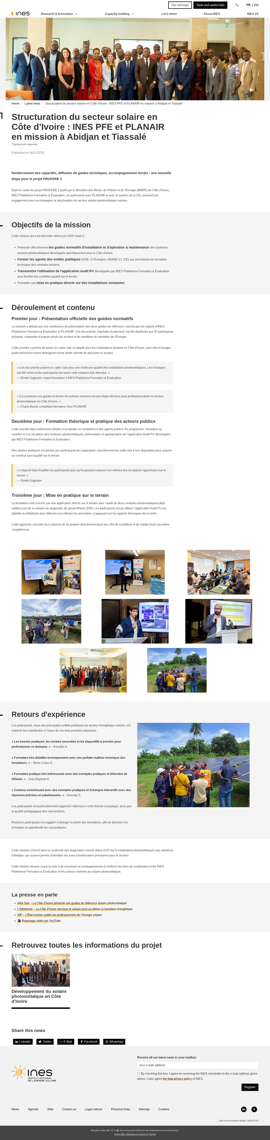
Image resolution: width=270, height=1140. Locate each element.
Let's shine (169, 13)
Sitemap (144, 1109)
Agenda (33, 1109)
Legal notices (93, 1109)
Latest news (32, 103)
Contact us (69, 1109)
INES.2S (252, 13)
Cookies (163, 1109)
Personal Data (120, 1109)
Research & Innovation (57, 13)
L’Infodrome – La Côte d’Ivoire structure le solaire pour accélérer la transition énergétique (75, 909)
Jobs (50, 1109)
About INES (212, 13)
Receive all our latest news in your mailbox (166, 1057)
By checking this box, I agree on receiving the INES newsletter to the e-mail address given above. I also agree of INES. (197, 1076)
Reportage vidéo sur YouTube (41, 920)
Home (15, 103)
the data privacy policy (177, 1078)
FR (248, 5)
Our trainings (180, 5)
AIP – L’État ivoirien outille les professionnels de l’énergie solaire (59, 914)
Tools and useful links (210, 5)
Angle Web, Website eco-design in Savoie (135, 1134)
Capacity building (117, 13)
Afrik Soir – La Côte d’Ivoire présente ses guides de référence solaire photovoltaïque (72, 903)
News (15, 1109)
